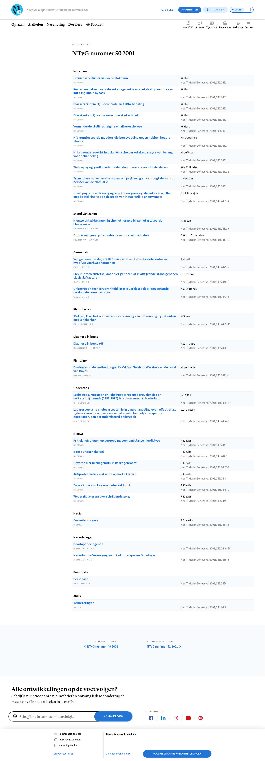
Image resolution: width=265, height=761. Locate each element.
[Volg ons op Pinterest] (201, 718)
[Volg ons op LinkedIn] (163, 718)
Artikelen (35, 24)
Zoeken (170, 10)
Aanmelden (113, 716)
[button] (242, 10)
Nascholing (56, 24)
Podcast (96, 24)
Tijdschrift (211, 27)
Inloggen (217, 9)
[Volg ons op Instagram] (176, 718)
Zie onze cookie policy (118, 754)
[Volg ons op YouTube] (188, 718)
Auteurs (200, 27)
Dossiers (75, 24)
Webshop (238, 27)
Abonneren (190, 9)
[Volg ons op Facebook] (151, 718)
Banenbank (225, 27)
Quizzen (18, 24)
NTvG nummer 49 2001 (102, 647)
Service (249, 27)
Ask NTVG (188, 27)
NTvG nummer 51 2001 (162, 647)
